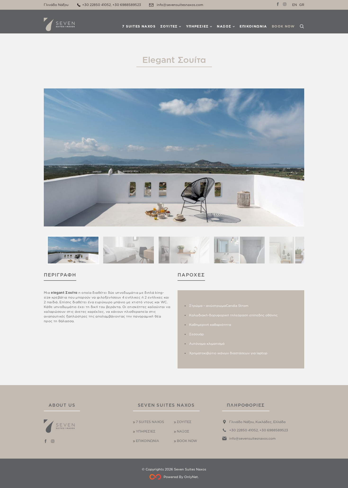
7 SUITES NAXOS (139, 26)
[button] (73, 250)
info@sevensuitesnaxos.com (180, 4)
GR (301, 4)
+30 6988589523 (126, 4)
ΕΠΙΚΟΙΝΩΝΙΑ (253, 26)
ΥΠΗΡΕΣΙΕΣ (197, 26)
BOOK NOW (283, 26)
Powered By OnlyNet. (181, 477)
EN (294, 4)
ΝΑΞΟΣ (224, 26)
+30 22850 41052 (96, 4)
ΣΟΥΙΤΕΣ (169, 26)
